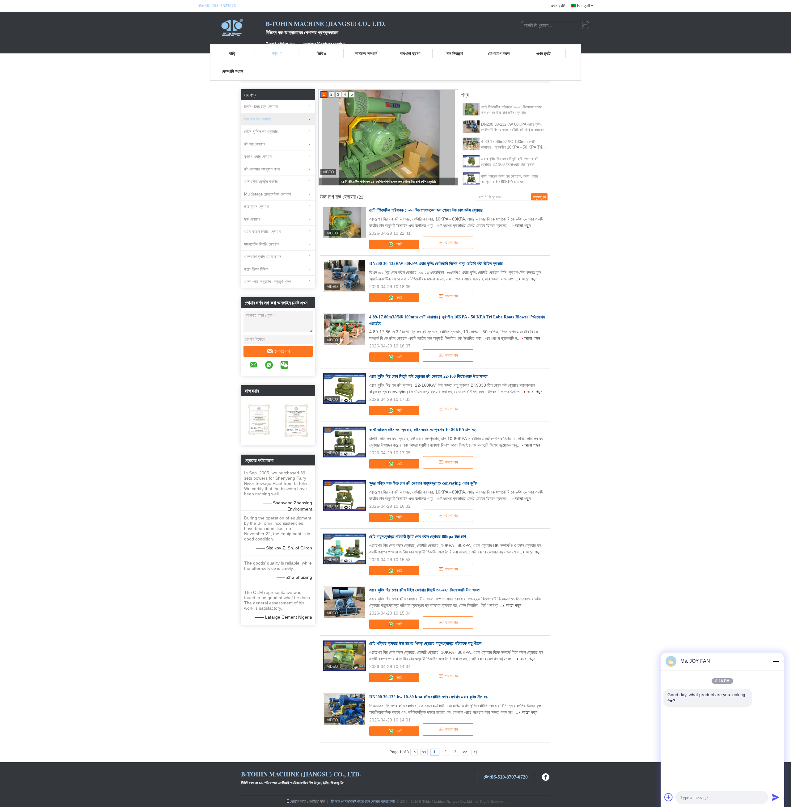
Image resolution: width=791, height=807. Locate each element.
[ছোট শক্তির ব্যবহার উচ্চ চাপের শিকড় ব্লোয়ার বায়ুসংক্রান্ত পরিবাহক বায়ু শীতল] (344, 655)
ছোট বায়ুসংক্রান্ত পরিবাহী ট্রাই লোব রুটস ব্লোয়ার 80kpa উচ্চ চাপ (417, 536)
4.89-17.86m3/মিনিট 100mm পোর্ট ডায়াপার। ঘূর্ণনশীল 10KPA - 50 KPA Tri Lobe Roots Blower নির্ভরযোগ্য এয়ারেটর (511, 144)
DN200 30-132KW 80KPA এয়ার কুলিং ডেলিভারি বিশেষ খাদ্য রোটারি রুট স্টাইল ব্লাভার (512, 127)
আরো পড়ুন (523, 225)
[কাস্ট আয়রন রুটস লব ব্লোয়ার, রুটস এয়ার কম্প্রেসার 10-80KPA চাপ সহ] (471, 178)
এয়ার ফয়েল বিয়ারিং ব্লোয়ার (262, 231)
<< (424, 752)
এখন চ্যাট (558, 5)
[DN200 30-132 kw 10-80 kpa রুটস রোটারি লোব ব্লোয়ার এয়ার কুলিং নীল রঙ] (344, 709)
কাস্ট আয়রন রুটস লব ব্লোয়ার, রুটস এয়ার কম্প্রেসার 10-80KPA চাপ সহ (509, 179)
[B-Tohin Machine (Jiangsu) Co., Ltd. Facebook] (546, 776)
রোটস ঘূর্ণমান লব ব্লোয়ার (260, 131)
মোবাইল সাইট (298, 801)
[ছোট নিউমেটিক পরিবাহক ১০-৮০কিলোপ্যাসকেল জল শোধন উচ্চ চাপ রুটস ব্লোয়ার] (471, 109)
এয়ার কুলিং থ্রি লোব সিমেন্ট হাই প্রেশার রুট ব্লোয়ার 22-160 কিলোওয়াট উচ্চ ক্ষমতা (509, 162)
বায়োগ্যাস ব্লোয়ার (256, 206)
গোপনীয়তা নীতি (316, 801)
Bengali (583, 5)
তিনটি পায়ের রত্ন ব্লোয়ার (261, 106)
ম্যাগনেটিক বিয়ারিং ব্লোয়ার (261, 244)
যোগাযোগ (282, 351)
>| (475, 752)
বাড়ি (232, 53)
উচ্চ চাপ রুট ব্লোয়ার (257, 119)
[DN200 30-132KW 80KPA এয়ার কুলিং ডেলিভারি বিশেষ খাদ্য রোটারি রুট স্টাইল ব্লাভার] (471, 126)
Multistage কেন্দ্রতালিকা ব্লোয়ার (267, 194)
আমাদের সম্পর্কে (366, 53)
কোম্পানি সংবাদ (232, 71)
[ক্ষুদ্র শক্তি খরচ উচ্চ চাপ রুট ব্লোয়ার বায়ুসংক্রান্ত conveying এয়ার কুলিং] (344, 495)
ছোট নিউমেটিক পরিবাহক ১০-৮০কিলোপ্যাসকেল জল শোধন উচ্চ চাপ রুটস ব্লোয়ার (388, 181)
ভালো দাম (451, 242)
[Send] (775, 797)
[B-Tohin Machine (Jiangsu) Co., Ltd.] (232, 27)
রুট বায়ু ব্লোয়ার (254, 144)
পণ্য (274, 53)
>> (465, 752)
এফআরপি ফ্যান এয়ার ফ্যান (262, 256)
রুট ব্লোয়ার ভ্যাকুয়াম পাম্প (262, 169)
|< (414, 752)
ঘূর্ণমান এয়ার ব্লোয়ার (258, 156)
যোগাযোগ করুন (499, 53)
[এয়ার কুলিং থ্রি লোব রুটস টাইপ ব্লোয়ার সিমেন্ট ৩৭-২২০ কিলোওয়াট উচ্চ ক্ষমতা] (344, 602)
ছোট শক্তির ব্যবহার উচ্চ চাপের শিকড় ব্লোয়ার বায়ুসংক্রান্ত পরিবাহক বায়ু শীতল (425, 643)
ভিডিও (321, 53)
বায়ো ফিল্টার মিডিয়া (256, 269)
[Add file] (668, 797)
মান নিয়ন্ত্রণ (454, 53)
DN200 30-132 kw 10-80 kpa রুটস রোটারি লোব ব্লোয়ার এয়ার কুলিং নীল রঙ (428, 697)
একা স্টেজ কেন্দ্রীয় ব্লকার (260, 181)
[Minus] (775, 661)
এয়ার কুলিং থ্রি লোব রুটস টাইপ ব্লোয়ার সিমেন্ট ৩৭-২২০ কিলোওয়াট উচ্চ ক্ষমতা (424, 590)
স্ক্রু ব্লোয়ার (252, 219)
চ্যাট (399, 244)
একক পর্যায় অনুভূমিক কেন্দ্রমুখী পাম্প (267, 281)
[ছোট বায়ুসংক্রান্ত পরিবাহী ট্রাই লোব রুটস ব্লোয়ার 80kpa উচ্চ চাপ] (344, 549)
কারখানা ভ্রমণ (410, 53)
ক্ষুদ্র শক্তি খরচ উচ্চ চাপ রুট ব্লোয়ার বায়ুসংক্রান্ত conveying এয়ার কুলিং (423, 483)
